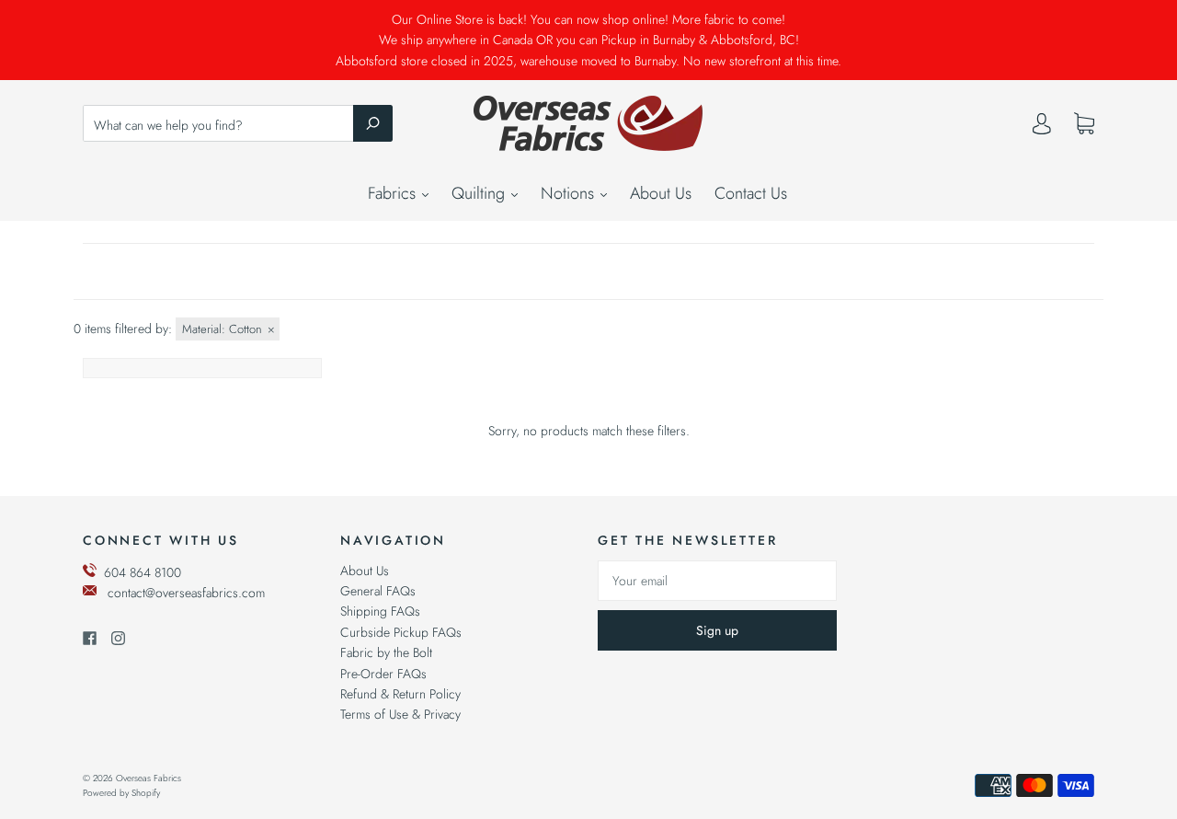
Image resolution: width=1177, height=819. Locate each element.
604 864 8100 (142, 572)
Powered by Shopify (121, 793)
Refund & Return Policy (400, 694)
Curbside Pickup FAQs (401, 632)
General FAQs (378, 591)
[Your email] (717, 580)
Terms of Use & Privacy (400, 714)
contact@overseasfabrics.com (186, 592)
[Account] (1042, 128)
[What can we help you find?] (238, 125)
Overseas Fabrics (148, 778)
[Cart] (1084, 124)
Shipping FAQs (380, 611)
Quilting (480, 193)
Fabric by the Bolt (386, 652)
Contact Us (750, 193)
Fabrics (394, 193)
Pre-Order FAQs (383, 673)
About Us (660, 193)
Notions (570, 193)
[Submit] (373, 123)
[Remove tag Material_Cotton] (228, 328)
